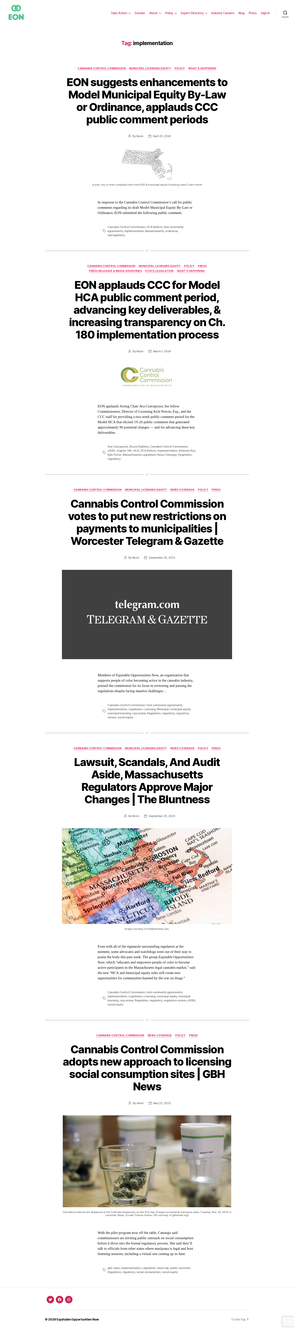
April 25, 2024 (162, 136)
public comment (180, 1268)
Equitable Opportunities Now (78, 1319)
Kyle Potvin (114, 454)
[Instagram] (68, 1299)
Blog (241, 13)
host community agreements (164, 705)
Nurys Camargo (167, 454)
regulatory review (175, 1000)
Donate (140, 13)
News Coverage (182, 489)
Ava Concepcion (118, 446)
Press (253, 13)
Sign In (265, 13)
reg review (139, 713)
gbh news (114, 1268)
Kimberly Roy (187, 450)
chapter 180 (124, 450)
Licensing (150, 709)
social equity (125, 717)
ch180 (111, 450)
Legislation (135, 709)
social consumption (149, 1272)
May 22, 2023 (162, 1103)
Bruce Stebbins (139, 446)
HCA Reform (154, 227)
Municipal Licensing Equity (150, 68)
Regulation (184, 454)
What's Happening (202, 68)
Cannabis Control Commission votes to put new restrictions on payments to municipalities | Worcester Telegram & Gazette (147, 522)
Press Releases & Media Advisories (115, 271)
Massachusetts (154, 231)
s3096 (191, 1000)
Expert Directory (192, 13)
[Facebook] (59, 1299)
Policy (169, 13)
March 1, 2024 (162, 351)
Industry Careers (222, 13)
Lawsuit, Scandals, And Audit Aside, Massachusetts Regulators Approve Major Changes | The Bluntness (147, 780)
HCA (136, 450)
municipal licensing (119, 713)
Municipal (163, 709)
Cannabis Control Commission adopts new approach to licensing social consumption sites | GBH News (147, 1068)
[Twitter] (50, 1299)
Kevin (139, 136)
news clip (163, 1268)
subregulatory (116, 235)
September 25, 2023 (162, 557)
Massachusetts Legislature (139, 454)
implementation (134, 231)
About (153, 13)
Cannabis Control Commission (102, 68)
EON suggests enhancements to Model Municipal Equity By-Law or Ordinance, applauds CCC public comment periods (147, 101)
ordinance (171, 231)
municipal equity (180, 709)
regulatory (114, 458)
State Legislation (159, 271)
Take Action (119, 13)
